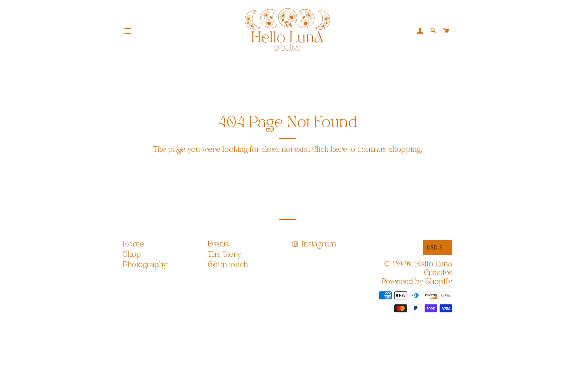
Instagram (317, 244)
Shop (132, 254)
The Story (224, 254)
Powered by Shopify (416, 281)
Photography (145, 264)
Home (133, 244)
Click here (329, 149)
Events (218, 244)
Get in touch (228, 264)
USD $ (435, 247)
